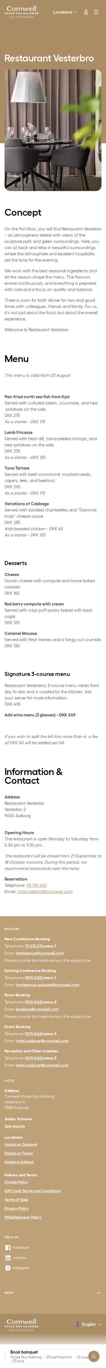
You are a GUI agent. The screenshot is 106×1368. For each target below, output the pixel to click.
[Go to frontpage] (21, 12)
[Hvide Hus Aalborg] (21, 1325)
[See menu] (96, 12)
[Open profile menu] (84, 12)
